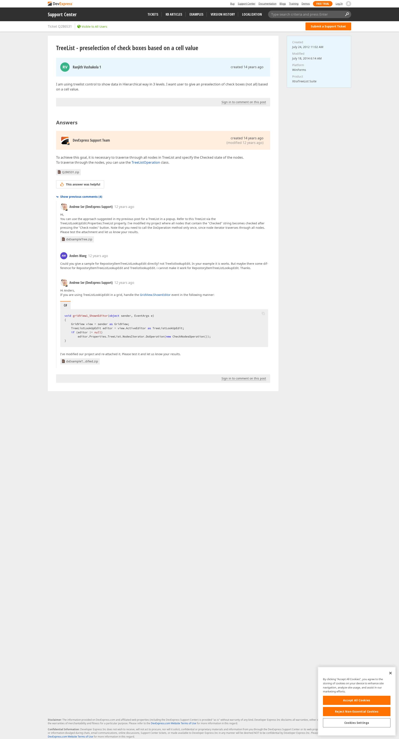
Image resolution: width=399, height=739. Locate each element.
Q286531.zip (70, 172)
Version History (223, 14)
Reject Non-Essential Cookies (356, 711)
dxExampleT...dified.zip (82, 361)
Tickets (153, 14)
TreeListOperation (146, 162)
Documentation (267, 3)
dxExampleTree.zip (79, 239)
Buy (232, 3)
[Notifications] (348, 3)
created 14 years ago (247, 67)
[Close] (390, 673)
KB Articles (174, 14)
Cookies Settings (356, 723)
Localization (252, 14)
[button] (263, 313)
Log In (339, 3)
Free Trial (322, 4)
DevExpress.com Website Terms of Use (173, 723)
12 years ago (124, 206)
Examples (196, 14)
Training (293, 3)
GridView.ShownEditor (155, 295)
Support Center (246, 3)
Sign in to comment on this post (244, 102)
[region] (357, 701)
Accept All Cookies (356, 700)
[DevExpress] (60, 4)
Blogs (283, 3)
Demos (306, 3)
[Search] (346, 14)
